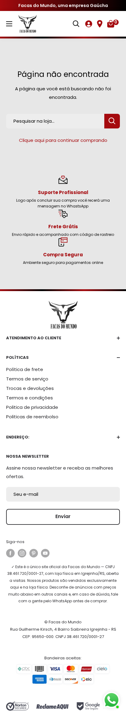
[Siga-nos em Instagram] (22, 553)
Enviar (63, 516)
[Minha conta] (88, 24)
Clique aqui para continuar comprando (63, 140)
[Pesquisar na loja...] (112, 121)
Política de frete (24, 369)
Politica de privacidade (32, 407)
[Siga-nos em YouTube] (45, 553)
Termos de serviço (27, 379)
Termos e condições (29, 398)
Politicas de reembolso (32, 416)
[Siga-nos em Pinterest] (33, 553)
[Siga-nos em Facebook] (10, 553)
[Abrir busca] (76, 23)
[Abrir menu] (9, 23)
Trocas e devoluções (30, 388)
